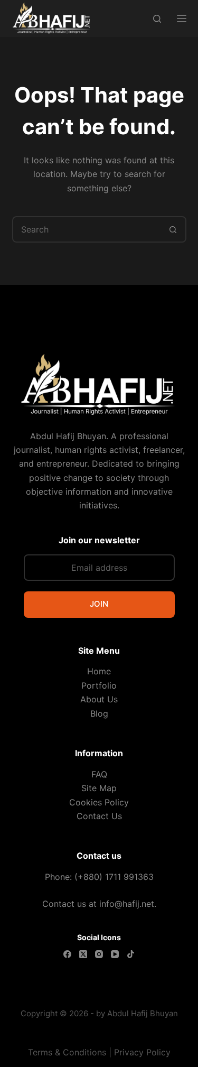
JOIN (99, 604)
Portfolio (99, 685)
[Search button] (173, 229)
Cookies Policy (99, 802)
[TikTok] (131, 954)
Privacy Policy (142, 1052)
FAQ (99, 774)
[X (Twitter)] (83, 954)
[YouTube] (115, 954)
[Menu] (181, 18)
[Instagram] (99, 954)
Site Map (99, 788)
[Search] (157, 19)
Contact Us (99, 816)
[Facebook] (67, 954)
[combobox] (87, 229)
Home (99, 671)
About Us (99, 699)
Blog (99, 713)
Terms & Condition (65, 1052)
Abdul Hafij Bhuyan (142, 1013)
